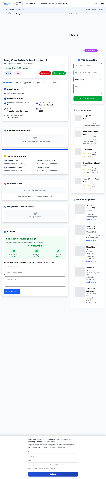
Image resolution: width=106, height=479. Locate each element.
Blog (88, 9)
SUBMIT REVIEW (12, 291)
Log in (95, 3)
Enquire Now (59, 73)
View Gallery (92, 50)
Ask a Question (98, 9)
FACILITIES (30, 83)
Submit (53, 474)
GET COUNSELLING (87, 98)
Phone (30, 461)
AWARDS (42, 83)
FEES (19, 83)
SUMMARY (9, 83)
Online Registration (16, 9)
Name (30, 452)
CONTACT (54, 83)
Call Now (46, 73)
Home (4, 9)
